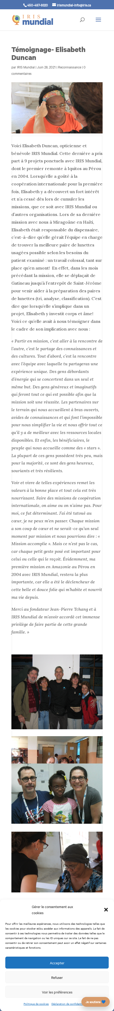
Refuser (57, 977)
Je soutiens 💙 (96, 1002)
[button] (106, 909)
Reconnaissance (69, 66)
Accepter (57, 962)
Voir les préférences (57, 992)
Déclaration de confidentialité (69, 1004)
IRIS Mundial (26, 66)
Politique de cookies (36, 1004)
